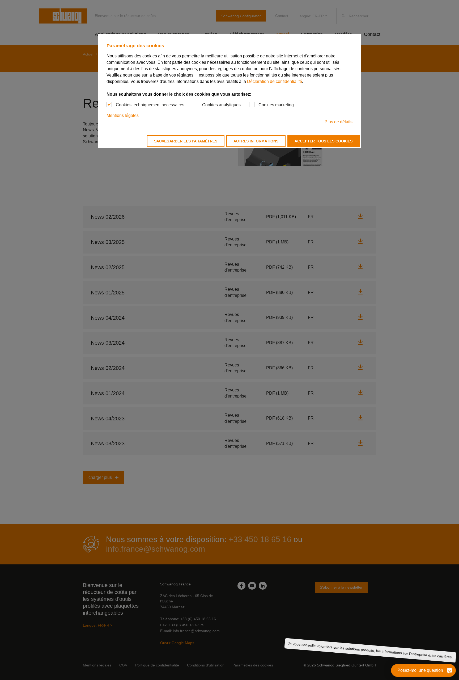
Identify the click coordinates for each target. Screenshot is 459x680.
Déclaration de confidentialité (274, 81)
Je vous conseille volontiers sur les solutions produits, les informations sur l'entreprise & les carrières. (368, 656)
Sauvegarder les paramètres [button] (185, 141)
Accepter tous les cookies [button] (323, 141)
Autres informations (255, 141)
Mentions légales (123, 115)
